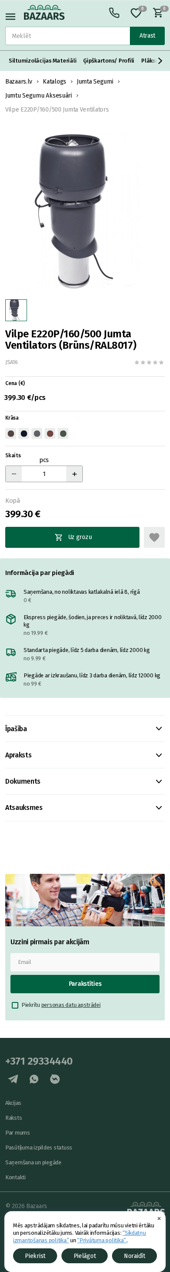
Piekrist (35, 1256)
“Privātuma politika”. (102, 1240)
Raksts (13, 1117)
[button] (160, 60)
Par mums (17, 1132)
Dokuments (23, 781)
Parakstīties (85, 984)
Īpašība (16, 729)
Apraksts (18, 755)
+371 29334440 (39, 1061)
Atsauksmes (24, 807)
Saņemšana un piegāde (33, 1162)
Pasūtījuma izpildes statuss (38, 1147)
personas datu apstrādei (71, 1005)
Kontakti (15, 1177)
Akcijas (13, 1103)
